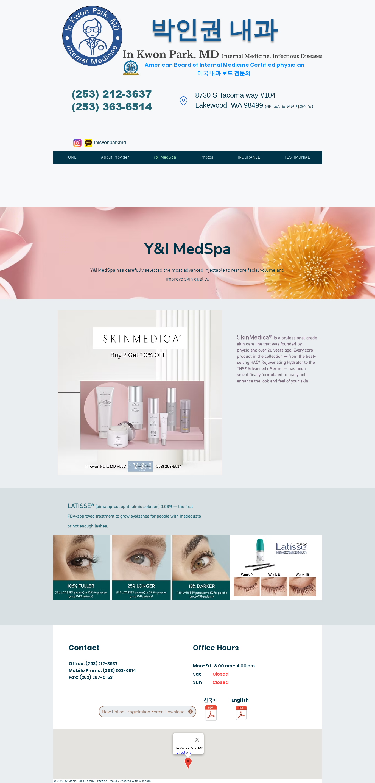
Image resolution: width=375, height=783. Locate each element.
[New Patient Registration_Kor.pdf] (211, 714)
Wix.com (145, 781)
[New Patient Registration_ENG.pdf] (241, 713)
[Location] (183, 100)
